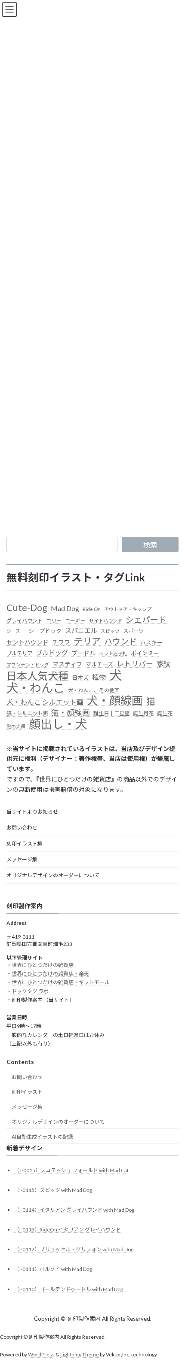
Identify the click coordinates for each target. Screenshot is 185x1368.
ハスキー (151, 642)
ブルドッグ (52, 653)
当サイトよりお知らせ (32, 812)
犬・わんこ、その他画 (94, 690)
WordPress (41, 1354)
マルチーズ (99, 664)
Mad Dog (65, 608)
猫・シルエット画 (27, 713)
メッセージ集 (21, 859)
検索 (150, 545)
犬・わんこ (35, 688)
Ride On (92, 609)
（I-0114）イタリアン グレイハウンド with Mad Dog (74, 1209)
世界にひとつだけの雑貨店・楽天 (50, 973)
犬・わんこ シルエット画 (44, 702)
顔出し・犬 (58, 724)
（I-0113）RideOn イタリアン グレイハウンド (67, 1229)
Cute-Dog (26, 608)
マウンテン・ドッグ (27, 664)
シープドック (45, 630)
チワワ (61, 642)
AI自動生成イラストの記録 (42, 1136)
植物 (99, 677)
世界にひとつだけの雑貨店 (43, 964)
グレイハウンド (24, 620)
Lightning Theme (79, 1354)
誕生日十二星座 (111, 713)
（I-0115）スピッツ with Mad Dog (53, 1189)
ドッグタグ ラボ (30, 991)
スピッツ (110, 631)
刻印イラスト (27, 1091)
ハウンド (120, 641)
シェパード (146, 619)
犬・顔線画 (115, 701)
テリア (87, 641)
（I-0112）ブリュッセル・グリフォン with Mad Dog (73, 1249)
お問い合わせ (21, 827)
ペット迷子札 (113, 653)
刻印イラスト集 (24, 843)
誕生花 (165, 713)
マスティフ (67, 664)
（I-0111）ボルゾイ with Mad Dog (53, 1269)
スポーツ (133, 631)
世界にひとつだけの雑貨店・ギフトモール (61, 982)
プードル (83, 653)
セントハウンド (27, 642)
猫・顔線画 (70, 712)
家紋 (163, 664)
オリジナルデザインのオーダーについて (52, 875)
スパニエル (81, 630)
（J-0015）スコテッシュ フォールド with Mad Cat (71, 1170)
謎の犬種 (15, 726)
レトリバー (135, 663)
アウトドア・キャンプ (127, 609)
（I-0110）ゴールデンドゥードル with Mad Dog (68, 1289)
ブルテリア (19, 653)
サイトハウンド (105, 620)
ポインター (145, 653)
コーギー (75, 620)
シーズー (15, 631)
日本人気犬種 (37, 676)
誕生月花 (143, 713)
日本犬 (80, 677)
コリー (54, 620)
